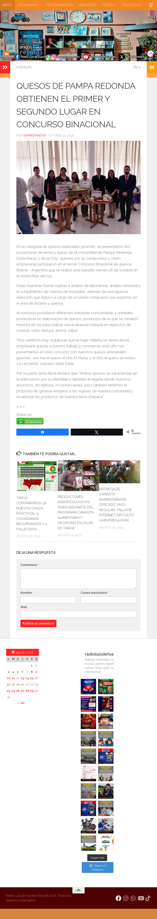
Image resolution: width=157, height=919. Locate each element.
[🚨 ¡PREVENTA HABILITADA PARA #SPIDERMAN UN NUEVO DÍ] (105, 704)
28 (27, 691)
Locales (23, 67)
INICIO (7, 5)
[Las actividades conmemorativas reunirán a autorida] (88, 773)
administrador (34, 135)
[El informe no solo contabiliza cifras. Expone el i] (88, 738)
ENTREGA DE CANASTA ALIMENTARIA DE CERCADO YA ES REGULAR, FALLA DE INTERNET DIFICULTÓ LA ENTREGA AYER (116, 504)
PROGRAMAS (28, 5)
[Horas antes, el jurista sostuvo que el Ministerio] (105, 738)
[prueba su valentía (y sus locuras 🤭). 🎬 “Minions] (105, 843)
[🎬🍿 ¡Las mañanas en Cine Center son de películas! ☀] (105, 756)
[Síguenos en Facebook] (118, 898)
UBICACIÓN (87, 5)
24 (9, 691)
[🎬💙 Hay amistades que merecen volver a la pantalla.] (88, 704)
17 (8, 684)
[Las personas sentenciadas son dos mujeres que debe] (88, 791)
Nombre (27, 592)
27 (22, 691)
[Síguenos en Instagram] (126, 898)
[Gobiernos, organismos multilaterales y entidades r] (88, 843)
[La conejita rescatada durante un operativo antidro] (105, 825)
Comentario (29, 565)
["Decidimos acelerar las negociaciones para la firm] (105, 773)
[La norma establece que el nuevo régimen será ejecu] (105, 808)
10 (8, 678)
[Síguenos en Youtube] (141, 898)
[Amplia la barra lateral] (5, 67)
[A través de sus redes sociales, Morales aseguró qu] (105, 791)
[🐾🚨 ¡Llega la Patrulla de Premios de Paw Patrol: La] (105, 686)
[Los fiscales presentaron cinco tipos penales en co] (105, 721)
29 (32, 691)
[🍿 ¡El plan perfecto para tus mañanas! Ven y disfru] (88, 808)
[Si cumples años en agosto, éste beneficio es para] (88, 686)
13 (22, 678)
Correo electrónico (95, 592)
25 (13, 691)
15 (31, 678)
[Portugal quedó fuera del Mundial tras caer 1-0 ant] (88, 721)
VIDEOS (107, 5)
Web (23, 607)
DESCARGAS (131, 5)
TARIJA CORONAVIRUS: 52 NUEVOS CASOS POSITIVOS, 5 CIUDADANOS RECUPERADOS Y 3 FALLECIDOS (31, 513)
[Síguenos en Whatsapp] (133, 898)
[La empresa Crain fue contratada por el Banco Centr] (88, 756)
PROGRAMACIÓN (60, 5)
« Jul (21, 703)
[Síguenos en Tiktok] (148, 898)
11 (13, 678)
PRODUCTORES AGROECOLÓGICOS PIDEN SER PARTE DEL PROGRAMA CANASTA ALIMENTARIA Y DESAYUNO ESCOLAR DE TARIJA (75, 512)
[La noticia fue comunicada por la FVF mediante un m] (88, 825)
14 (27, 678)
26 (18, 691)
